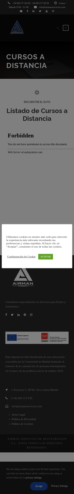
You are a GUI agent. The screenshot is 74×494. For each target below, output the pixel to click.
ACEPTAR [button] (45, 256)
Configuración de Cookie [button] (21, 256)
